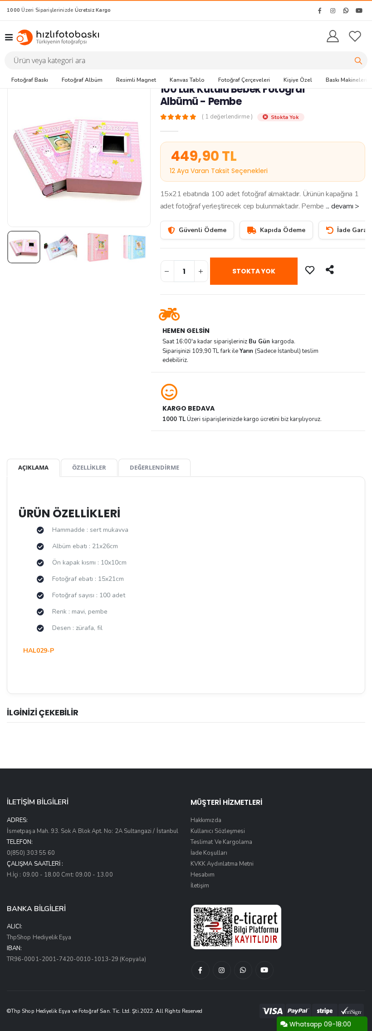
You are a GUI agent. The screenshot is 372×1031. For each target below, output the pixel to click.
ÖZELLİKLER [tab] (89, 467)
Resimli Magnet (136, 80)
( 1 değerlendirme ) (227, 117)
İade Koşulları (209, 853)
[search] (358, 60)
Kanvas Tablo (187, 80)
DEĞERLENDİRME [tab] (154, 467)
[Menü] (8, 37)
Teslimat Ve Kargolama (221, 842)
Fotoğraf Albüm (82, 80)
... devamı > (342, 206)
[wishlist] (355, 36)
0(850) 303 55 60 (31, 853)
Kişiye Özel (298, 80)
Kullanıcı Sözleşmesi (218, 831)
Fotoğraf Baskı (29, 80)
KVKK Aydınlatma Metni (222, 864)
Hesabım (203, 875)
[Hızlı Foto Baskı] (60, 37)
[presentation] (21, 155)
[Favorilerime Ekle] (311, 270)
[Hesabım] (333, 36)
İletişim (200, 886)
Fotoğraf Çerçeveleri (244, 80)
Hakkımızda (206, 820)
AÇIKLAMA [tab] (33, 467)
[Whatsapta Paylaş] (330, 270)
